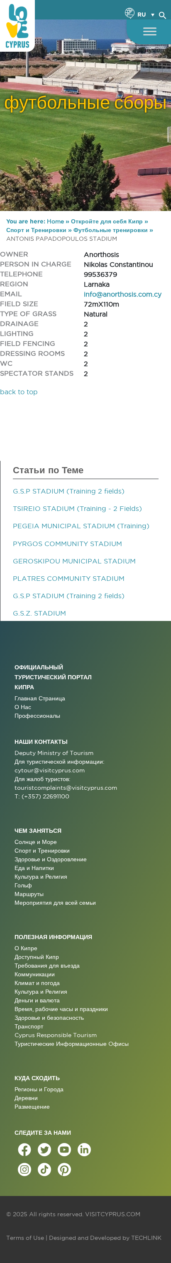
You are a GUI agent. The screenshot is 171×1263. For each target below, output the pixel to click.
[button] (163, 14)
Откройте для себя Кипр (107, 221)
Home (55, 221)
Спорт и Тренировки (36, 230)
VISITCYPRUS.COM (112, 1214)
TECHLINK (146, 1237)
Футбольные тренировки (110, 230)
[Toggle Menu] (149, 31)
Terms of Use (25, 1237)
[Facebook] (24, 1150)
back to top (19, 391)
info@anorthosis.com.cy (122, 294)
